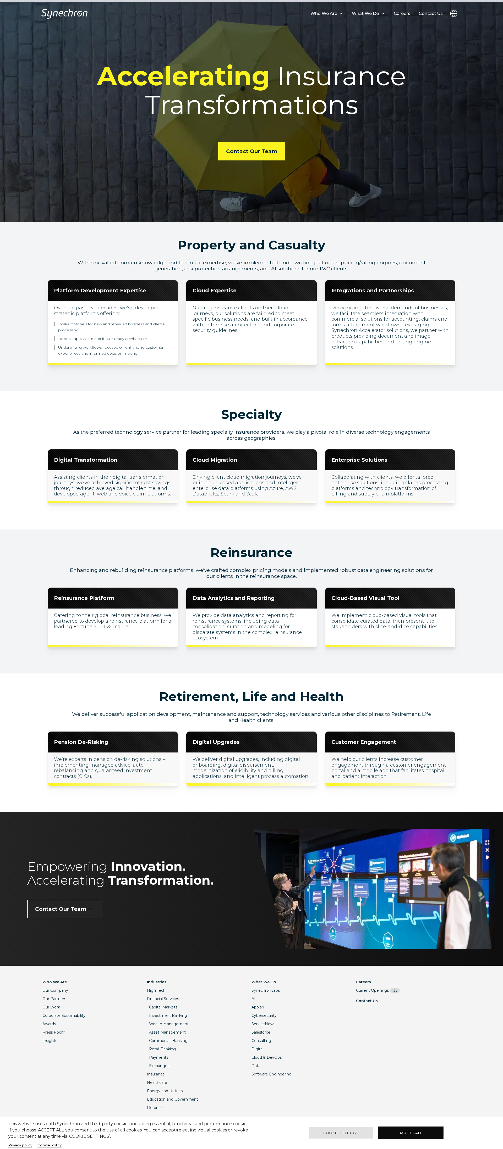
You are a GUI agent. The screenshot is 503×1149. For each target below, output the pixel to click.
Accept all (411, 1133)
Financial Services (163, 998)
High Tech (156, 990)
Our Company (55, 990)
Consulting (261, 1040)
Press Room (53, 1032)
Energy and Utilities (165, 1091)
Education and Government (172, 1099)
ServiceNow (263, 1024)
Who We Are (54, 982)
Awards (49, 1024)
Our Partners (54, 998)
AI (253, 998)
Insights (49, 1040)
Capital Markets (163, 1007)
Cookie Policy (49, 1145)
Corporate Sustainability (63, 1015)
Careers (363, 982)
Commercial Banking (168, 1040)
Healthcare (157, 1082)
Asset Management (167, 1032)
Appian (258, 1007)
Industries (156, 982)
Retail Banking (162, 1049)
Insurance (156, 1074)
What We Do (264, 982)
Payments (158, 1057)
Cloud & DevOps (267, 1057)
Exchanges (159, 1065)
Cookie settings (340, 1133)
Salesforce (261, 1032)
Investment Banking (168, 1015)
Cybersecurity (264, 1015)
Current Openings (377, 990)
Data (256, 1065)
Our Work (51, 1007)
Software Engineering (272, 1074)
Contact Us (367, 1001)
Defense (155, 1107)
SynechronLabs (266, 990)
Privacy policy (20, 1145)
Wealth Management (169, 1024)
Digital (257, 1049)
